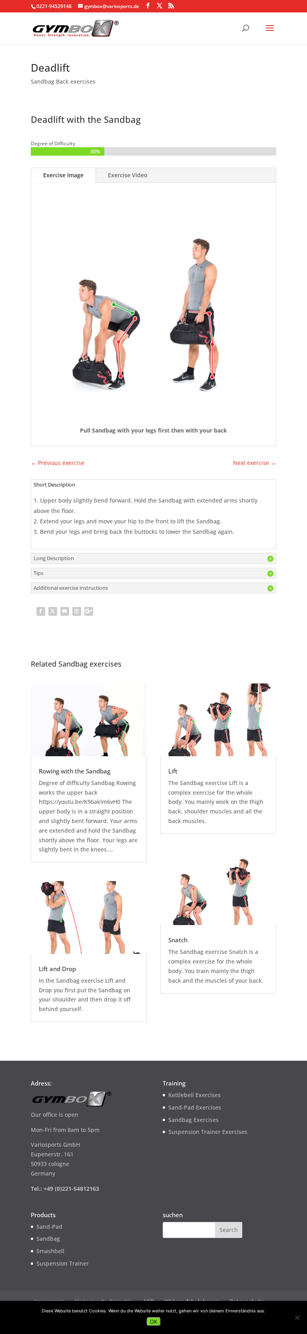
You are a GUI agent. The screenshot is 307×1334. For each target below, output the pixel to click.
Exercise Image (63, 175)
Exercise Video (128, 175)
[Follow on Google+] (88, 611)
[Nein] (297, 1318)
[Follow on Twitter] (52, 611)
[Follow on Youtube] (64, 611)
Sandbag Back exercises (63, 81)
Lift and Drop (57, 969)
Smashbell (50, 1251)
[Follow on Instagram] (76, 611)
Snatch (177, 940)
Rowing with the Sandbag (74, 771)
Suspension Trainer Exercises (207, 1132)
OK (153, 1321)
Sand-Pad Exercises (194, 1107)
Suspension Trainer (62, 1263)
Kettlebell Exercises (194, 1095)
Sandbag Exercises (193, 1120)
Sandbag (48, 1238)
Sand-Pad (49, 1226)
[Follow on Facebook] (40, 611)
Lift (172, 771)
